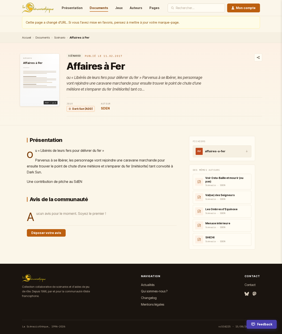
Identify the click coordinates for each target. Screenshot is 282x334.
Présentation (72, 8)
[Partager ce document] (258, 57)
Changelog (149, 298)
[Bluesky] (247, 294)
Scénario (59, 37)
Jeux (119, 8)
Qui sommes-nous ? (154, 291)
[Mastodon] (254, 294)
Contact (250, 285)
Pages (154, 8)
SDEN (105, 108)
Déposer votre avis (46, 233)
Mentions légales (152, 304)
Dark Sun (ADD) (82, 108)
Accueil (26, 37)
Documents (99, 8)
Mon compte (246, 8)
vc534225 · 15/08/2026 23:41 (239, 326)
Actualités (147, 285)
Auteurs (136, 8)
